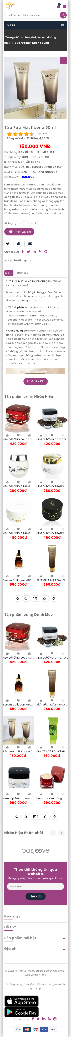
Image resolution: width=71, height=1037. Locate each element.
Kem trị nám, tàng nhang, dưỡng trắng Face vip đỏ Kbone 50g (52, 798)
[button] (63, 60)
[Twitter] (28, 252)
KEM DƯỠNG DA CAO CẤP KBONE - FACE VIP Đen (52, 439)
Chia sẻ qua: (11, 251)
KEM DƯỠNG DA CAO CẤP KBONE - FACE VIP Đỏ (18, 439)
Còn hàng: (11, 152)
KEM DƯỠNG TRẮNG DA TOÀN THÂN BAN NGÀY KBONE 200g (18, 533)
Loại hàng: (38, 172)
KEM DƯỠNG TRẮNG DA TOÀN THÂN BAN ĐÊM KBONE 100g (52, 486)
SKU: (39, 152)
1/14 (36, 817)
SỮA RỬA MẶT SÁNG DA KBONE (52, 580)
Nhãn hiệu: (11, 162)
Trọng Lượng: (12, 157)
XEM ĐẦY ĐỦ (35, 381)
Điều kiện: (38, 157)
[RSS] (40, 252)
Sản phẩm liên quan (17, 260)
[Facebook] (22, 252)
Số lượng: (10, 223)
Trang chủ (12, 37)
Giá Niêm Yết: (12, 177)
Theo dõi (35, 896)
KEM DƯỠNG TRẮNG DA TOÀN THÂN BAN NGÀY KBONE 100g (18, 486)
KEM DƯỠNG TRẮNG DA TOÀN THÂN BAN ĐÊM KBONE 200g (52, 533)
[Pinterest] (45, 252)
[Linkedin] (34, 252)
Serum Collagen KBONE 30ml (18, 580)
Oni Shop (58, 970)
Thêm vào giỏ (22, 231)
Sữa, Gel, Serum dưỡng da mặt (41, 167)
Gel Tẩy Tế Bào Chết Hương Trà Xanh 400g (52, 751)
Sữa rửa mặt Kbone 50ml (32, 43)
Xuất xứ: (9, 172)
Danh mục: (11, 167)
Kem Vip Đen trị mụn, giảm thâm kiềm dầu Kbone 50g (18, 798)
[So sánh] (29, 435)
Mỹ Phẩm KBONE (29, 162)
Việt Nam (21, 172)
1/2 (35, 598)
